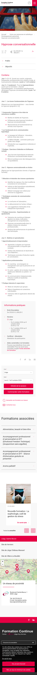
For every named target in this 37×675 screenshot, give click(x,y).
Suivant (33, 530)
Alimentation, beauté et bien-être (17, 429)
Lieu (5, 369)
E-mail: (12, 600)
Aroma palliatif (9, 466)
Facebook (29, 619)
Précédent (26, 530)
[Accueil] (7, 3)
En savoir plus (7, 659)
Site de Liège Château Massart (13, 550)
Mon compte (29, 3)
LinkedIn (33, 619)
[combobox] (18, 372)
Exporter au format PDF (32, 51)
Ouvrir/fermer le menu (34, 3)
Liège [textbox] (6, 372)
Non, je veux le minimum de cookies (18, 670)
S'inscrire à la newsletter (10, 642)
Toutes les (9, 530)
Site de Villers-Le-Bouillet (10, 556)
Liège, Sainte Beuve (8, 539)
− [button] (2, 564)
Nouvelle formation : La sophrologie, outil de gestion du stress (18, 504)
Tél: (11, 598)
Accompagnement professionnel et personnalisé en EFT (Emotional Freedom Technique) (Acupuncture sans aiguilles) (16, 440)
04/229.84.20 (17, 598)
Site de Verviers (7, 544)
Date (5, 377)
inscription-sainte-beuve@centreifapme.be (18, 601)
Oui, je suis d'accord (18, 664)
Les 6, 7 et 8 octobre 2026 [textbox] (13, 380)
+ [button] (2, 561)
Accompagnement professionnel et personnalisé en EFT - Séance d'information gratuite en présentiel (16, 455)
